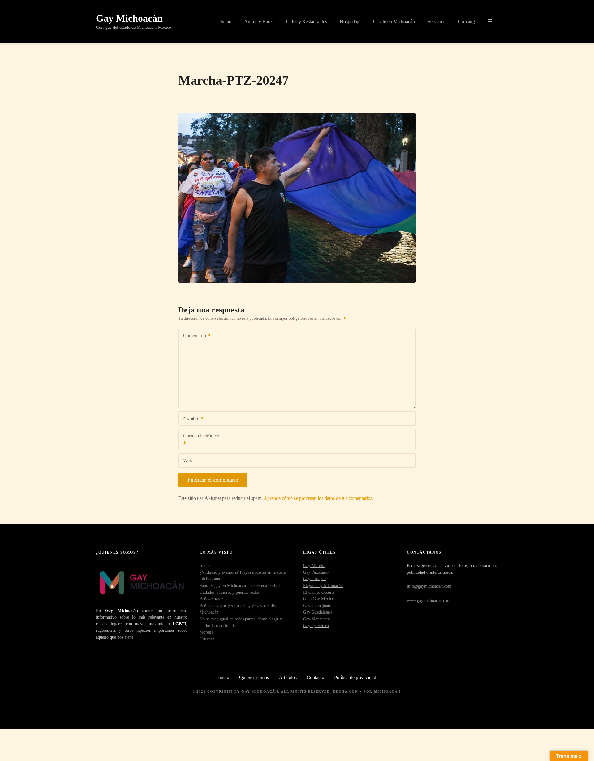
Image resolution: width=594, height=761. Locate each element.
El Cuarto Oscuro (318, 592)
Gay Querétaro (316, 625)
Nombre (189, 419)
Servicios (437, 21)
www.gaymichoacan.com (428, 600)
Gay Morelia (314, 565)
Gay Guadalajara (317, 612)
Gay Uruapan (314, 578)
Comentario (193, 336)
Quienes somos (254, 677)
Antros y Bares (258, 21)
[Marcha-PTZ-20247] (297, 116)
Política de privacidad (355, 677)
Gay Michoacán (129, 18)
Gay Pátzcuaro (316, 572)
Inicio (225, 21)
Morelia (206, 632)
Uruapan (207, 638)
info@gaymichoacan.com (429, 586)
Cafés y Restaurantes (306, 21)
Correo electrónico (199, 440)
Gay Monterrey (316, 618)
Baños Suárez (211, 598)
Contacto (315, 677)
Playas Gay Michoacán (323, 585)
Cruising (466, 21)
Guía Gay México (318, 598)
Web (187, 460)
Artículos (288, 677)
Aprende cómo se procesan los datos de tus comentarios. (318, 498)
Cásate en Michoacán (394, 21)
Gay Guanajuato (317, 605)
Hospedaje (350, 21)
